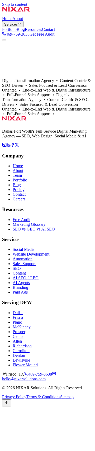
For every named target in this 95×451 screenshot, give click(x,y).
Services (11, 24)
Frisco (18, 317)
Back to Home (14, 76)
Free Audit (21, 219)
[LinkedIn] (8, 145)
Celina (18, 336)
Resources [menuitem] (33, 29)
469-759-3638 (18, 34)
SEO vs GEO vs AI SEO (34, 229)
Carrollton (21, 350)
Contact (44, 81)
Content (19, 273)
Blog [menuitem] (21, 29)
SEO (17, 268)
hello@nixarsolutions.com (24, 379)
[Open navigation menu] (4, 40)
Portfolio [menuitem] (9, 29)
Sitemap (67, 397)
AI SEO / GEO (26, 278)
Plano (17, 322)
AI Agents (21, 282)
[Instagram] (4, 145)
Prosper (19, 331)
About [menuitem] (17, 18)
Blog (17, 185)
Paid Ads (20, 292)
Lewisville (21, 360)
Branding (20, 287)
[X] (17, 145)
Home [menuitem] (7, 18)
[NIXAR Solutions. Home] (16, 14)
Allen (17, 341)
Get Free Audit (42, 34)
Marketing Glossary (29, 224)
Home (18, 166)
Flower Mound (25, 365)
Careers (19, 199)
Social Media (24, 249)
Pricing (19, 189)
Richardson (22, 346)
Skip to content (14, 4)
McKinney (22, 327)
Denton (19, 355)
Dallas (18, 81)
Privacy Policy (14, 397)
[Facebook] (13, 145)
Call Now (10, 420)
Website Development (31, 254)
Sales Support (24, 263)
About (7, 81)
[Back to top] (6, 402)
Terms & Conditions (43, 397)
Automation (22, 259)
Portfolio (30, 81)
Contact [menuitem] (48, 29)
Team (17, 175)
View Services (38, 76)
